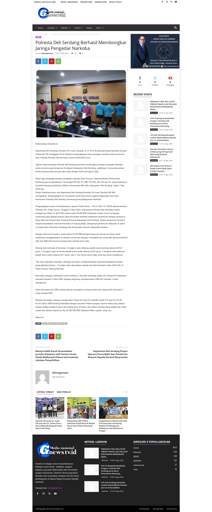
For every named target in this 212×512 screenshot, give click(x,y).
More (98, 28)
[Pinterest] (52, 61)
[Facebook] (162, 2)
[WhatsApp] (58, 61)
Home (40, 28)
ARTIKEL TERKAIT (45, 392)
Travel (77, 28)
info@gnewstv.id (55, 488)
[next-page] (126, 391)
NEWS (46, 34)
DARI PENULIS (64, 392)
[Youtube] (176, 2)
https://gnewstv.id (58, 377)
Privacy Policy (115, 2)
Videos (89, 28)
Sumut (136, 448)
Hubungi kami (101, 2)
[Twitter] (171, 2)
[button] (175, 28)
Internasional (138, 465)
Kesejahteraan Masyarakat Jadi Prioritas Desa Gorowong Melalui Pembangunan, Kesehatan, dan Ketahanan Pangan (113, 426)
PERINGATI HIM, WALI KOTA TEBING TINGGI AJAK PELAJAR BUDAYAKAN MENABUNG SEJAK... (163, 105)
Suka (140, 77)
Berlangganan (170, 78)
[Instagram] (167, 2)
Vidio (135, 469)
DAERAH (137, 461)
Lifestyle (50, 28)
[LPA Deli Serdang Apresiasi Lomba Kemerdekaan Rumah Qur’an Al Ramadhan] (141, 139)
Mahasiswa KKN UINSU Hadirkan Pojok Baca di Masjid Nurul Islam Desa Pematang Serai (81, 425)
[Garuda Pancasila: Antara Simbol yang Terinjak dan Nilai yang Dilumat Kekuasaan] (141, 153)
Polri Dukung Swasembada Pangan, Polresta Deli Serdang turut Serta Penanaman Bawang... (162, 122)
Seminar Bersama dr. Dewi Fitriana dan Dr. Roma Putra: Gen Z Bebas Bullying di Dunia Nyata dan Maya (48, 425)
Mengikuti (155, 77)
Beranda (38, 34)
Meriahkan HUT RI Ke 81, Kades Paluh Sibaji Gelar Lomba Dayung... (161, 168)
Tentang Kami (86, 2)
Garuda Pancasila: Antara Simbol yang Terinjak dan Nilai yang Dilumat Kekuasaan (161, 153)
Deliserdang (47, 324)
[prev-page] (122, 391)
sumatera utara (60, 324)
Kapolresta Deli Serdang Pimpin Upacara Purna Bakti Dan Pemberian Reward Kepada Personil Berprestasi (108, 354)
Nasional (154, 113)
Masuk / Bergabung (69, 2)
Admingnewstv (47, 53)
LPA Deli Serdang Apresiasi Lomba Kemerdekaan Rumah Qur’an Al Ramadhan (163, 137)
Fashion (64, 28)
